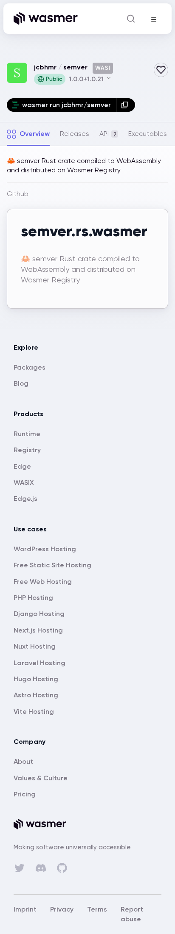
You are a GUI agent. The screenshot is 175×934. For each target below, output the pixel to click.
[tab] (28, 133)
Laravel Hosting (39, 663)
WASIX (24, 482)
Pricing (25, 794)
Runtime (27, 434)
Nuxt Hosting (35, 646)
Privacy (61, 909)
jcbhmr (45, 67)
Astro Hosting (36, 695)
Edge (22, 466)
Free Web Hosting (43, 582)
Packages (29, 367)
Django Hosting (39, 614)
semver (75, 67)
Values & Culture (41, 778)
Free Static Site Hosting (52, 565)
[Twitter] (19, 868)
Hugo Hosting (36, 679)
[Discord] (41, 868)
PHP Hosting (33, 598)
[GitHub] (62, 868)
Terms (97, 909)
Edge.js (25, 499)
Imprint (25, 909)
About (23, 761)
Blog (21, 383)
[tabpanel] (87, 237)
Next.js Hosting (38, 630)
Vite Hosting (34, 711)
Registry (27, 450)
